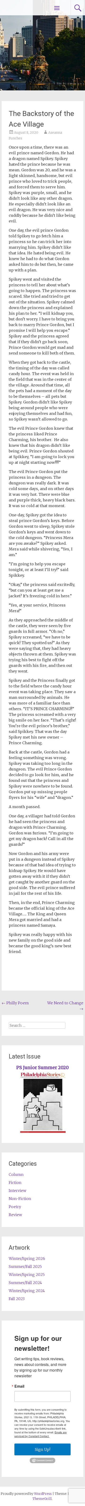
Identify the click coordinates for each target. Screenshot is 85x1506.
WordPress (43, 1494)
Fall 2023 (17, 1298)
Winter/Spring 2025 (27, 1274)
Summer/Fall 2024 (25, 1282)
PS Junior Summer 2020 (42, 1067)
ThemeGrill (42, 1499)
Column (16, 1174)
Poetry (15, 1206)
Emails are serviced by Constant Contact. (40, 1434)
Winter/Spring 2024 (27, 1290)
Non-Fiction (20, 1198)
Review (15, 1214)
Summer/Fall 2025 (25, 1266)
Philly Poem (15, 1003)
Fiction (15, 1182)
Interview (17, 1190)
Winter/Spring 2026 (27, 1258)
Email (19, 1386)
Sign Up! (42, 1449)
